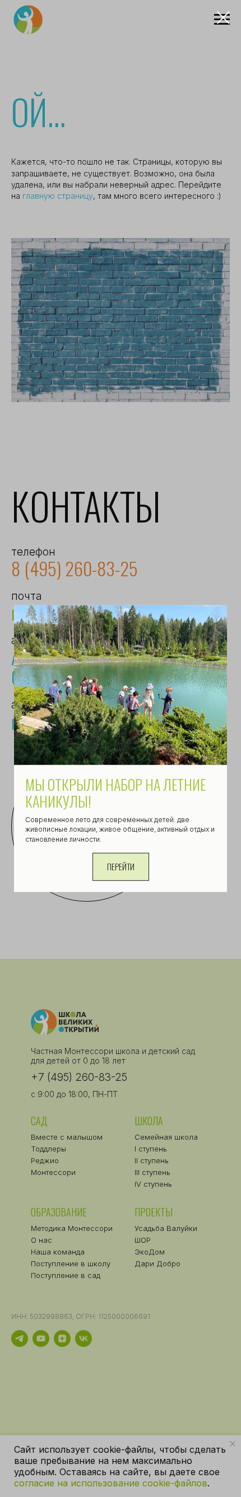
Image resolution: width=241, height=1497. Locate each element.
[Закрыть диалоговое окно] (223, 18)
